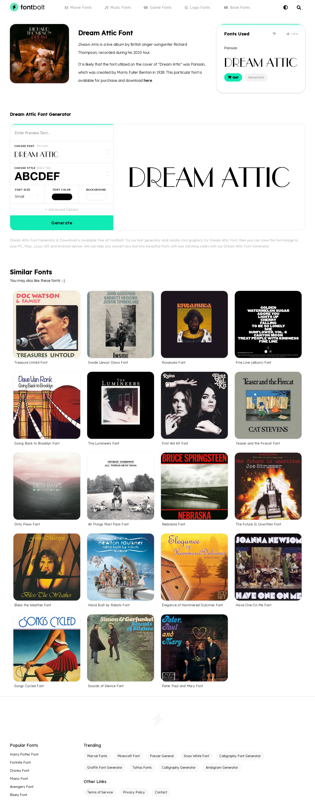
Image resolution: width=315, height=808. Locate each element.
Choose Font (24, 146)
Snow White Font (196, 756)
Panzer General (162, 756)
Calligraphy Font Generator (240, 756)
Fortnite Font (20, 762)
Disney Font (19, 770)
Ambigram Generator (222, 767)
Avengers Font (21, 786)
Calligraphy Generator (179, 767)
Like (294, 34)
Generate (256, 77)
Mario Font (19, 778)
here (148, 80)
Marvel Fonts (97, 756)
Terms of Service (100, 792)
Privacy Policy (134, 792)
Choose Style (25, 168)
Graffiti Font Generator (104, 767)
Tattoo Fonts (142, 767)
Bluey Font (18, 795)
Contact (161, 792)
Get (235, 77)
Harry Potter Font (24, 754)
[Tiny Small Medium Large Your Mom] (27, 194)
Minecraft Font (128, 756)
